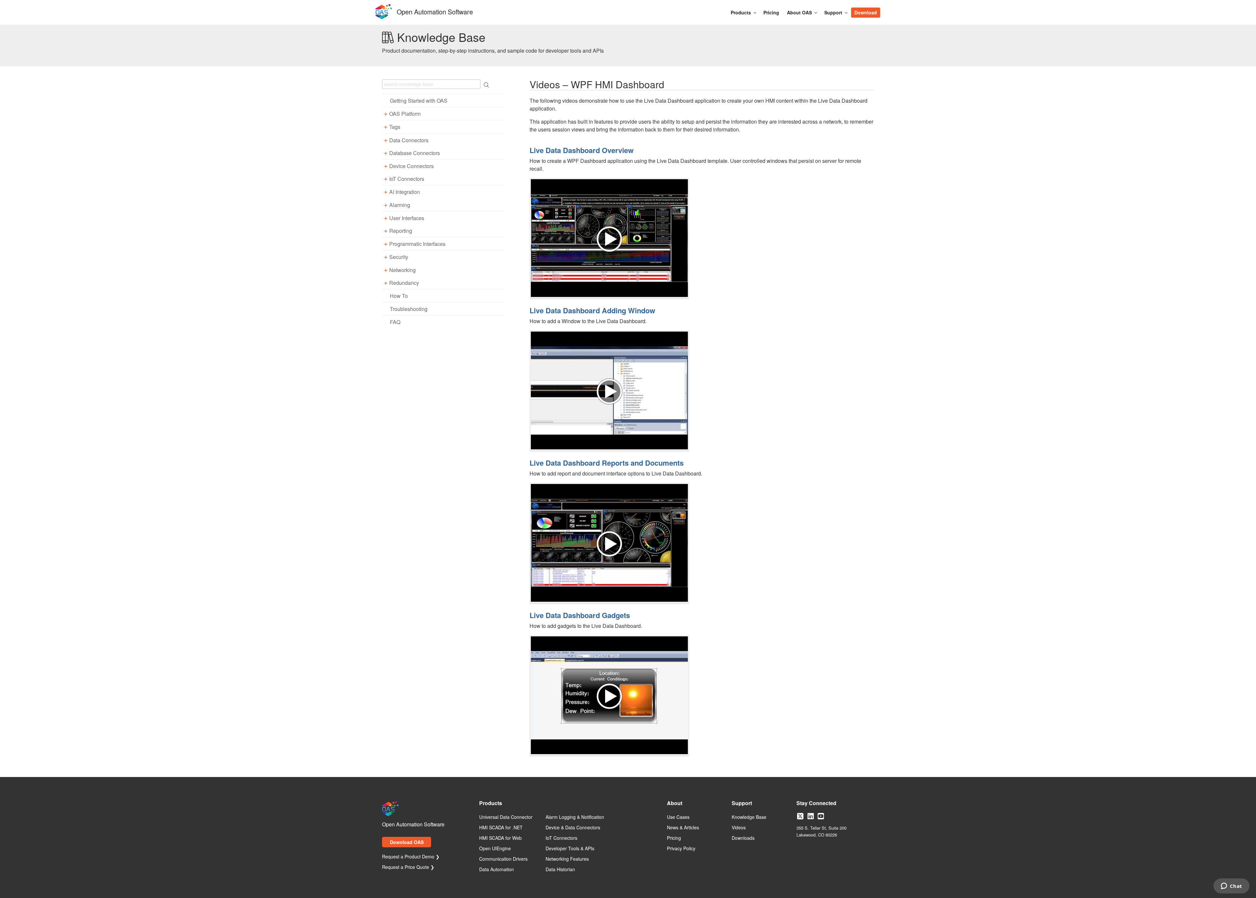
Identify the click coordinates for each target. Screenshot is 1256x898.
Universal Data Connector (505, 817)
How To (399, 296)
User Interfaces (406, 218)
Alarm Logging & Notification (575, 817)
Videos (739, 828)
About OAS (799, 12)
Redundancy (404, 283)
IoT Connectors (406, 179)
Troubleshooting (408, 309)
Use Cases (678, 817)
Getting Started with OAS (418, 100)
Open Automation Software (435, 11)
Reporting (400, 231)
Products (741, 12)
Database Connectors (414, 153)
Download (865, 12)
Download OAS (407, 842)
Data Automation (496, 869)
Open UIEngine (495, 849)
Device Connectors (411, 166)
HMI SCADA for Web (500, 838)
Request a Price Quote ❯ (408, 867)
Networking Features (567, 859)
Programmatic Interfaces (417, 244)
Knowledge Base (749, 817)
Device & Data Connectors (573, 828)
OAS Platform (405, 114)
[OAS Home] (383, 18)
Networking (402, 270)
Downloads (743, 838)
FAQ (395, 322)
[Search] (884, 9)
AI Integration (404, 192)
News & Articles (683, 828)
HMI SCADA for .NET (501, 828)
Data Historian (560, 869)
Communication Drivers (503, 859)
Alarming (399, 205)
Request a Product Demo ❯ (411, 857)
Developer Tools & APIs (570, 849)
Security (398, 257)
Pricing (771, 12)
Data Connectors (408, 140)
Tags (394, 127)
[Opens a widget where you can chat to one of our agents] (1231, 886)
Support (833, 12)
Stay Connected (816, 804)
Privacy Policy (681, 849)
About (674, 804)
